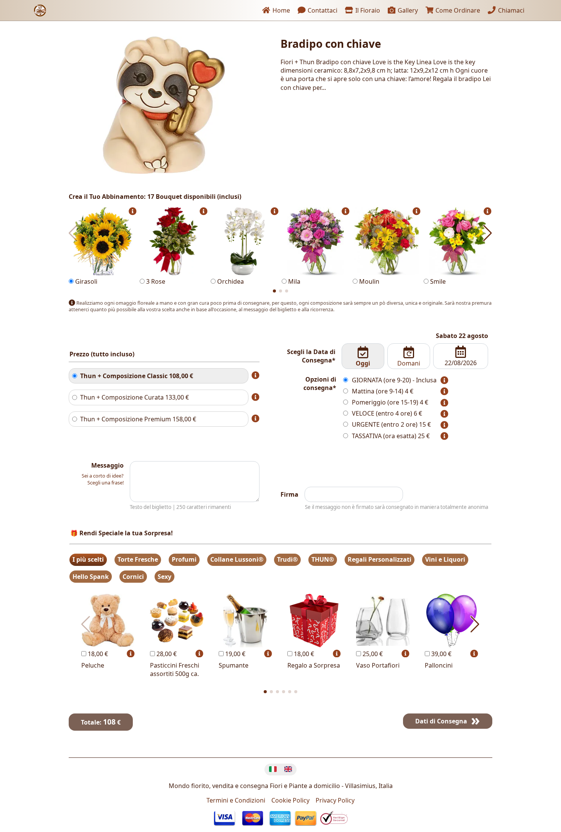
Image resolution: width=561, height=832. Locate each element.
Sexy (164, 576)
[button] (274, 290)
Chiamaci (510, 10)
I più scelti (88, 559)
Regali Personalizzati (379, 559)
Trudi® (287, 559)
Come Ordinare (457, 10)
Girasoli (85, 281)
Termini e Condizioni (235, 800)
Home (280, 10)
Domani (408, 363)
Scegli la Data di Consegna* (311, 356)
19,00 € (234, 654)
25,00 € (372, 654)
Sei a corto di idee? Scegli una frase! (103, 479)
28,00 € (166, 654)
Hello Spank (91, 576)
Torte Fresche (138, 559)
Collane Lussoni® (236, 559)
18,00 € (97, 654)
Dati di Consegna (441, 721)
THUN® (322, 559)
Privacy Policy (335, 800)
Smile (437, 281)
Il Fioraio (367, 10)
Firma (289, 494)
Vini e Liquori (445, 559)
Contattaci (321, 10)
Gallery (407, 10)
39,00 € (440, 654)
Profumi (184, 559)
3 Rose (155, 281)
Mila (293, 281)
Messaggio (107, 465)
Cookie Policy (290, 800)
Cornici (133, 576)
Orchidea (230, 281)
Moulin (368, 281)
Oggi (363, 363)
